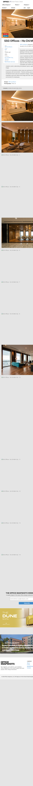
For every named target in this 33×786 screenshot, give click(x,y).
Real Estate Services (10, 61)
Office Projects (6, 4)
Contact (29, 667)
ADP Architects (8, 46)
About (28, 663)
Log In (28, 7)
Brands (4, 7)
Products (26, 4)
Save (6, 34)
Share (6, 36)
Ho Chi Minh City (9, 57)
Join (25, 7)
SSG (6, 49)
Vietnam (7, 59)
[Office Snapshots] (5, 1)
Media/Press (30, 666)
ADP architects (23, 44)
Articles (13, 7)
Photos (16, 4)
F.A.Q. (28, 664)
